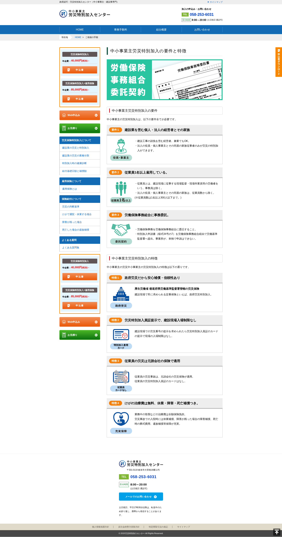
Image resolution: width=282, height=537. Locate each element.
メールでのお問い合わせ (138, 496)
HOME (78, 37)
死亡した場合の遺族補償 (75, 229)
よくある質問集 (70, 247)
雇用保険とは (69, 188)
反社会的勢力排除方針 (129, 527)
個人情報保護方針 (100, 527)
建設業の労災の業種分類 (75, 155)
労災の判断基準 (70, 206)
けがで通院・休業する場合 (77, 214)
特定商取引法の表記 (158, 527)
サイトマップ (216, 2)
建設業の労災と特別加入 (75, 147)
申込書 (80, 69)
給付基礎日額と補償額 (74, 171)
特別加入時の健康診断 (74, 163)
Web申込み (74, 115)
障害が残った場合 (72, 222)
